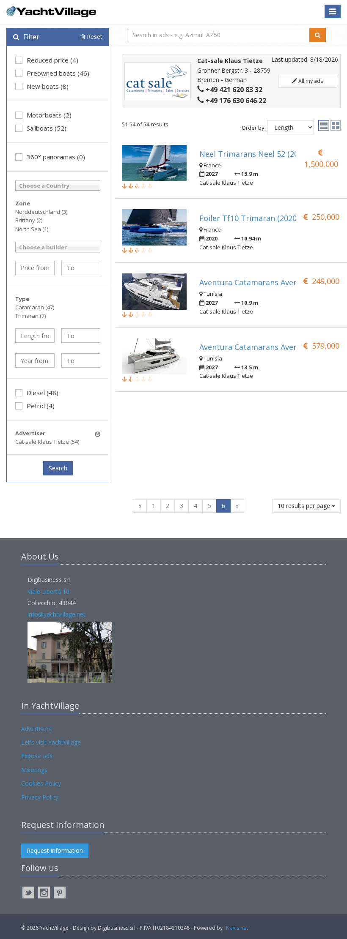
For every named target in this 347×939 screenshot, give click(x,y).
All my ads (310, 81)
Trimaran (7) (30, 315)
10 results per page (305, 506)
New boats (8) (48, 86)
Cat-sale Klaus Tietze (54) (47, 441)
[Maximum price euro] (81, 268)
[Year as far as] (81, 360)
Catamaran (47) (34, 307)
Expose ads (36, 756)
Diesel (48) (42, 392)
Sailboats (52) (46, 128)
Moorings (34, 770)
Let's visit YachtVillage (51, 742)
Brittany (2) (28, 220)
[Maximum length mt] (81, 335)
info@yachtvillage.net (56, 614)
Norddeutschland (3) (41, 212)
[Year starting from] (35, 360)
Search (58, 468)
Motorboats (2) (49, 115)
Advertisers (36, 729)
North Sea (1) (31, 229)
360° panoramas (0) (56, 157)
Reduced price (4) (52, 60)
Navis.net (237, 927)
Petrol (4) (41, 405)
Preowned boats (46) (58, 73)
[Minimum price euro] (35, 268)
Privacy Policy (39, 797)
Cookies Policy (41, 783)
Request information (55, 850)
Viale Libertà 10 (48, 591)
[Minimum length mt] (35, 335)
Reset (93, 37)
